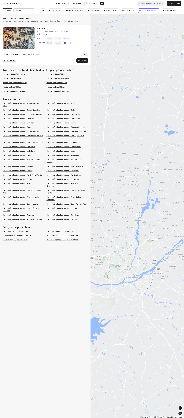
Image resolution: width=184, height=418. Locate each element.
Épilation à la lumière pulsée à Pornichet (63, 179)
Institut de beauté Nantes (57, 83)
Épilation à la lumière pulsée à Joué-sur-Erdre (21, 131)
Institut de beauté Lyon (12, 78)
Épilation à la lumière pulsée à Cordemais (63, 118)
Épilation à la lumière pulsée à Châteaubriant (21, 118)
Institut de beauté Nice (12, 87)
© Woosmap (144, 417)
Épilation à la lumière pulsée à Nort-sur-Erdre (65, 166)
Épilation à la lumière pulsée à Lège (61, 151)
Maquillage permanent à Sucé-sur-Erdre (63, 235)
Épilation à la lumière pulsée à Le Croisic (19, 147)
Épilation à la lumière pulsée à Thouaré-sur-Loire (22, 219)
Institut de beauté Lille (56, 74)
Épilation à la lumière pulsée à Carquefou (63, 114)
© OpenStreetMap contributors (172, 417)
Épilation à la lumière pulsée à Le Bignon (63, 142)
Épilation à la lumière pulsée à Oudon (17, 171)
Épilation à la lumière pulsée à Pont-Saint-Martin (22, 175)
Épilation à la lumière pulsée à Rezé (17, 183)
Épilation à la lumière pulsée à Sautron (62, 208)
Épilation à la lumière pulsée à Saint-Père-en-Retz (67, 204)
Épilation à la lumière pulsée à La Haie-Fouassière (22, 142)
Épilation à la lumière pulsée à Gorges (18, 127)
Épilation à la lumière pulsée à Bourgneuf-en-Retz (23, 114)
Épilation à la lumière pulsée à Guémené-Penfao (66, 127)
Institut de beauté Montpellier (15, 83)
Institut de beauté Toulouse (58, 91)
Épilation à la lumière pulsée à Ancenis (62, 103)
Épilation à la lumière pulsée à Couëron (18, 123)
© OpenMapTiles (155, 417)
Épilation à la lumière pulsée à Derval (61, 123)
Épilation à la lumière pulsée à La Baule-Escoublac (67, 131)
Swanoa (41, 28)
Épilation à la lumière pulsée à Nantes (18, 166)
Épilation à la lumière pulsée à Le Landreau (64, 147)
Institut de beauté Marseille (58, 78)
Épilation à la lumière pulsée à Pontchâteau (64, 175)
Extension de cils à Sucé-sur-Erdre (17, 235)
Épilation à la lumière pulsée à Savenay (18, 215)
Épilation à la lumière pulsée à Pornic (17, 179)
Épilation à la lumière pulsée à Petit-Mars (63, 171)
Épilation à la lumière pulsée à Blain (61, 110)
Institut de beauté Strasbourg (15, 91)
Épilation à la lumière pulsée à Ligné (17, 155)
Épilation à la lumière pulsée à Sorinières (63, 215)
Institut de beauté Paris (56, 87)
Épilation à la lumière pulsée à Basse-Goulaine (21, 110)
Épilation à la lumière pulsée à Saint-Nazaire (20, 204)
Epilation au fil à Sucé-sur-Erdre (15, 231)
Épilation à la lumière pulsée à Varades (62, 219)
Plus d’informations (9, 60)
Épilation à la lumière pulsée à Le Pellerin (19, 151)
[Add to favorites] (32, 29)
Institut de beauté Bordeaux (14, 74)
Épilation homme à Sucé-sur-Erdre (60, 231)
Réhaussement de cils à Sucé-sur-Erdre (63, 240)
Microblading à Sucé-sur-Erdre (15, 240)
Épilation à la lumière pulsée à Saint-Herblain (21, 197)
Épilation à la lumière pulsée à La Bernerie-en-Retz (23, 136)
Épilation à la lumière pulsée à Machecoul (63, 155)
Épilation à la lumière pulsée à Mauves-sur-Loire (22, 159)
